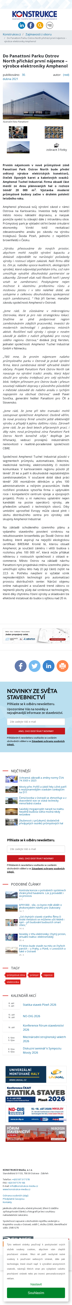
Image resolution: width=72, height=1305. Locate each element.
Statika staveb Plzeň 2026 (39, 1005)
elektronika (13, 982)
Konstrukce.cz (12, 34)
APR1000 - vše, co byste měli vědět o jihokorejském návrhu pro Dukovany (40, 906)
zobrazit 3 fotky (56, 150)
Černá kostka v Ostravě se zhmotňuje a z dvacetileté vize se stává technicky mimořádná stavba (42, 800)
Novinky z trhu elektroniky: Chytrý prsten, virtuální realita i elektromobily (42, 935)
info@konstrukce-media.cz (24, 1186)
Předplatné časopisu (13, 1198)
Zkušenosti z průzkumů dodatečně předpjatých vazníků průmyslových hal (41, 822)
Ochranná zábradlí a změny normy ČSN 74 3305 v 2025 (41, 779)
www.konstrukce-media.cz (16, 1189)
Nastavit (36, 1284)
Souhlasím (36, 1293)
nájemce (48, 975)
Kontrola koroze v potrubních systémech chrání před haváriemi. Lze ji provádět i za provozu (42, 893)
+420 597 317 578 (21, 1179)
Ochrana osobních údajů (15, 1195)
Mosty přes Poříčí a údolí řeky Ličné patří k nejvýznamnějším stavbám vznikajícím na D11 (42, 789)
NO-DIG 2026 (31, 1016)
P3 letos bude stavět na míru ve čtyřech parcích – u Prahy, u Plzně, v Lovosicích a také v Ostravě (42, 948)
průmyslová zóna (16, 975)
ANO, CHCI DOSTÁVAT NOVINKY (36, 731)
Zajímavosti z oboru (39, 34)
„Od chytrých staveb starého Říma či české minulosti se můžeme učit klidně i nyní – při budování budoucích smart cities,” (41, 921)
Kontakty (7, 1202)
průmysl (34, 975)
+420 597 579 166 (16, 1182)
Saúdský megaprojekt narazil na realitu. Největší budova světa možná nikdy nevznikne (41, 811)
